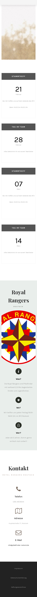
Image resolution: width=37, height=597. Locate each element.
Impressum (18, 568)
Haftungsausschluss (18, 587)
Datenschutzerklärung (19, 578)
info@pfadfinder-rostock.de (18, 545)
